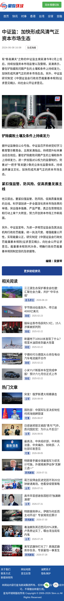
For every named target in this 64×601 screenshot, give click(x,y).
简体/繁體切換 (52, 5)
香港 (32, 16)
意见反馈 (26, 573)
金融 (59, 16)
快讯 (15, 16)
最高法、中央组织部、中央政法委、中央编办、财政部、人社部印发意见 (42, 445)
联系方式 (5, 573)
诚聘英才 (46, 569)
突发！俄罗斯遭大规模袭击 (40, 394)
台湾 (41, 16)
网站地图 (26, 569)
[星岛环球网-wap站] (14, 6)
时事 (24, 16)
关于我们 (5, 569)
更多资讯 (32, 271)
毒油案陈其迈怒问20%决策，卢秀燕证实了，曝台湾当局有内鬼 (42, 531)
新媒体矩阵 (7, 577)
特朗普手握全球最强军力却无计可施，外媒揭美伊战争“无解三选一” (42, 464)
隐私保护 (46, 573)
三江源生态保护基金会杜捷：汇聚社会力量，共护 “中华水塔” (42, 292)
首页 (6, 16)
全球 (50, 16)
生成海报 (31, 47)
